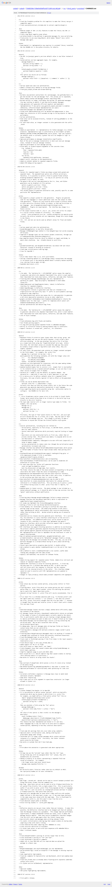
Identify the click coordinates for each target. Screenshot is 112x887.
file (49, 13)
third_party (71, 8)
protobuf (80, 8)
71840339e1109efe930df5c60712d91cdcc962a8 (43, 8)
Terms (20, 884)
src (64, 8)
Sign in (108, 3)
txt (105, 884)
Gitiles (10, 884)
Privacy (15, 884)
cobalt (15, 8)
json (108, 884)
